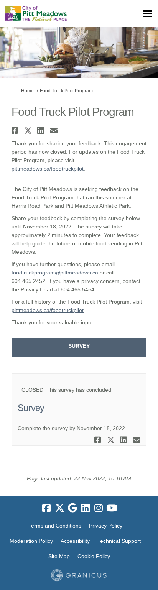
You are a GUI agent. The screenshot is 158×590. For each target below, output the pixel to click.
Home (27, 91)
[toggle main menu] (147, 13)
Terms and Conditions (54, 526)
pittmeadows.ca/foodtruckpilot (48, 169)
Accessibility (75, 541)
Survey (79, 346)
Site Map (59, 556)
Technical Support (119, 541)
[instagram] (98, 508)
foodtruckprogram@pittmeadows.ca (55, 273)
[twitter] (59, 508)
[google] (72, 508)
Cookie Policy (93, 556)
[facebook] (46, 508)
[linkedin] (85, 508)
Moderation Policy (31, 541)
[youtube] (111, 508)
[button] (16, 131)
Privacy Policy (105, 526)
